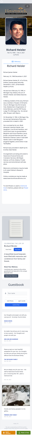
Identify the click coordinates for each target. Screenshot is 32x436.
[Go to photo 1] (14, 404)
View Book (8, 249)
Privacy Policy (11, 428)
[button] (16, 395)
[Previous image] (4, 395)
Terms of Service (21, 428)
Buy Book (17, 249)
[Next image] (28, 395)
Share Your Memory (11, 276)
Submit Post (16, 305)
